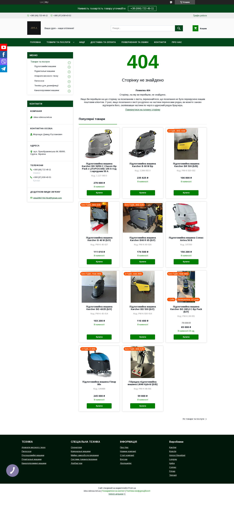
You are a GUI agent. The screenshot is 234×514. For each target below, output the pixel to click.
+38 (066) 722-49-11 (142, 8)
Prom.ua (132, 488)
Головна (35, 42)
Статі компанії (127, 455)
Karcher (172, 447)
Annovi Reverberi (177, 455)
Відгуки (123, 459)
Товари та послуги (58, 42)
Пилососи (39, 81)
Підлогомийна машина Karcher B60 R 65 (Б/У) (143, 239)
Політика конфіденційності (138, 491)
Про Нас (124, 447)
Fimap (172, 471)
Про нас (177, 42)
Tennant (173, 475)
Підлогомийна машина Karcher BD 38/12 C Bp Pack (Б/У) (186, 309)
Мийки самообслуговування (85, 455)
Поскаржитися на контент (113, 491)
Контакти (160, 42)
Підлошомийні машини (33, 455)
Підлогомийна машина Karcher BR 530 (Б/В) (186, 164)
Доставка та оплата (103, 42)
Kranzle (172, 451)
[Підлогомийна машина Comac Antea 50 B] (186, 218)
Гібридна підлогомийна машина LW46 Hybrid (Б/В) (143, 383)
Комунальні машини (81, 451)
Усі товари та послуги (193, 419)
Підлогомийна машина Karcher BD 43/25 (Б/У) (99, 307)
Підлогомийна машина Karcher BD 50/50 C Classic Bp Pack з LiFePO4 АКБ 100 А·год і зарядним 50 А (99, 167)
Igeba (172, 463)
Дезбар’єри (76, 463)
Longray (173, 459)
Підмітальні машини (32, 459)
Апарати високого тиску (46, 76)
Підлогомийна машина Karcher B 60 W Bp (143, 164)
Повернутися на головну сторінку (142, 109)
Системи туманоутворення (84, 459)
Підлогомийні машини (45, 66)
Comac (172, 467)
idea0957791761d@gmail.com (47, 198)
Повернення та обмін (134, 42)
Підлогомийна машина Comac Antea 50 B (186, 239)
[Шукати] (179, 28)
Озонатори (76, 447)
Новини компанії (128, 451)
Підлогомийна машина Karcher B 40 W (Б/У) (99, 239)
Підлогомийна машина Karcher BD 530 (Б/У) (143, 307)
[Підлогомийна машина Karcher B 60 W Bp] (142, 144)
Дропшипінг (126, 463)
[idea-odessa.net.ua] (34, 34)
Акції (82, 42)
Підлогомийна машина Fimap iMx (99, 383)
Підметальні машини (44, 71)
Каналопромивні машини (46, 90)
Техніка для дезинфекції (46, 85)
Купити (99, 193)
